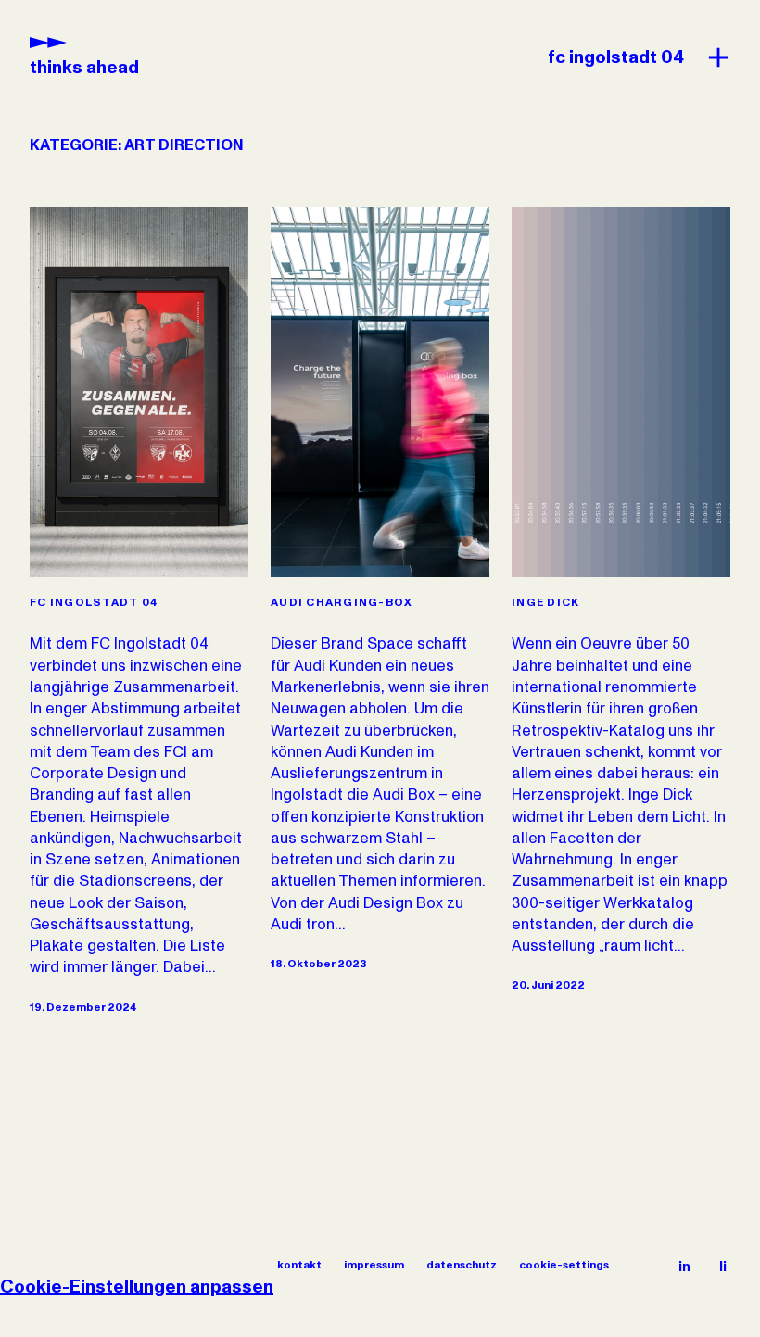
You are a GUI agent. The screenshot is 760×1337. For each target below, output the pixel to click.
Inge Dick (545, 603)
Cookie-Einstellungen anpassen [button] (136, 1287)
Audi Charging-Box (341, 603)
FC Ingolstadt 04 (94, 603)
